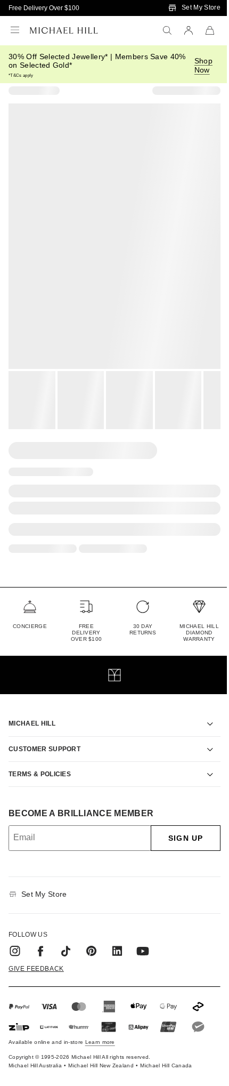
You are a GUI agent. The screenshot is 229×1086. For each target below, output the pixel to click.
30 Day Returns (142, 629)
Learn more (100, 1030)
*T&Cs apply (21, 75)
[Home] (64, 30)
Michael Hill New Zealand (101, 1053)
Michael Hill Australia (35, 1053)
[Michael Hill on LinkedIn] (117, 938)
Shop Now (203, 65)
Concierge (30, 626)
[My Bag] (209, 30)
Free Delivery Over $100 (44, 8)
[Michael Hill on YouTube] (142, 938)
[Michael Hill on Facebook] (40, 938)
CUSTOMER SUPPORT (44, 737)
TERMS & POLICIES (40, 762)
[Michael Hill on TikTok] (66, 938)
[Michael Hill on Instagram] (15, 938)
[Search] (167, 30)
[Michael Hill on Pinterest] (91, 938)
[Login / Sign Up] (188, 30)
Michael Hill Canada (166, 1053)
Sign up (177, 826)
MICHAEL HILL (32, 711)
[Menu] (15, 30)
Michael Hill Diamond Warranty (199, 632)
